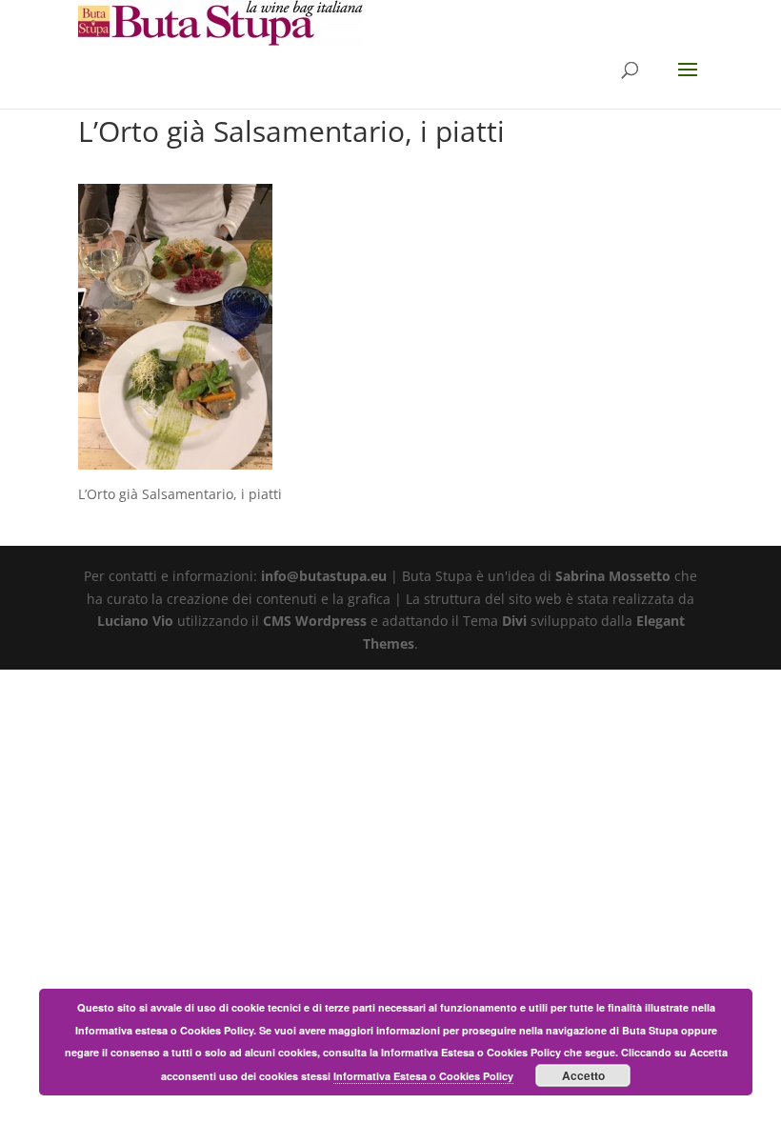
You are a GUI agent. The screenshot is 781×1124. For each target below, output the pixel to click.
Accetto (583, 1075)
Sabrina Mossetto (613, 576)
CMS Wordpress (315, 621)
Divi (514, 621)
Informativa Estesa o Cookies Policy (423, 1076)
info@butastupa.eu (324, 576)
